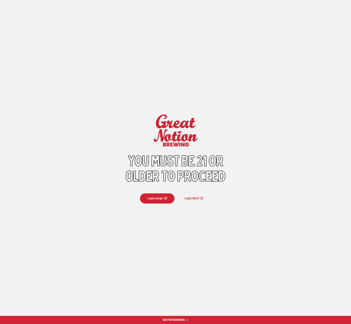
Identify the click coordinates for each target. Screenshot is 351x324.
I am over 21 (157, 198)
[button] (175, 320)
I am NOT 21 (193, 198)
